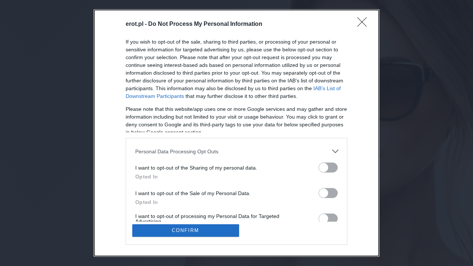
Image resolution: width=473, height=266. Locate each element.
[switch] (328, 168)
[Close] (364, 24)
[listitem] (236, 151)
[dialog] (236, 133)
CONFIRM (185, 230)
